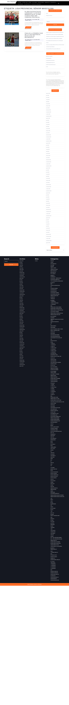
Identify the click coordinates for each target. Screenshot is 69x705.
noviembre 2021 (48, 211)
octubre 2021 (48, 213)
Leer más (28, 27)
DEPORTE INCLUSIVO (54, 340)
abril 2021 (21, 354)
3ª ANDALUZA (53, 394)
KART (51, 505)
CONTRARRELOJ (53, 455)
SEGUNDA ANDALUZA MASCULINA (56, 543)
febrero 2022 (48, 205)
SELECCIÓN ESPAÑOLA (54, 422)
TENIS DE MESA (41, 2)
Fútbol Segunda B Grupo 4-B (50, 62)
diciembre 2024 (48, 134)
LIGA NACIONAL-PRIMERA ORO (55, 279)
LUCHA (52, 501)
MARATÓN (52, 462)
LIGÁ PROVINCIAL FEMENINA (55, 311)
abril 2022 (47, 201)
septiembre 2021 (48, 215)
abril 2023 (47, 176)
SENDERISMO (53, 524)
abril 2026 (47, 101)
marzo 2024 (48, 153)
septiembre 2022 (48, 190)
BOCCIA (52, 442)
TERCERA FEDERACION (54, 381)
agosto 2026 (48, 93)
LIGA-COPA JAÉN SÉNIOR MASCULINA (56, 431)
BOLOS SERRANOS (53, 316)
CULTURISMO (53, 467)
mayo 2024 (48, 149)
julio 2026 (47, 95)
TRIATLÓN (52, 534)
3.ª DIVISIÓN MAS (53, 568)
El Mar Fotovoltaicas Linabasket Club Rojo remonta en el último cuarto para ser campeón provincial (33, 14)
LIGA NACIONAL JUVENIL (54, 429)
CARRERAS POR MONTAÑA (55, 321)
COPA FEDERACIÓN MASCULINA (55, 336)
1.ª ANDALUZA (53, 343)
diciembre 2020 (48, 234)
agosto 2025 (48, 118)
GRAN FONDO (52, 457)
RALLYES (52, 509)
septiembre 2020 (48, 240)
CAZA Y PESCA (53, 448)
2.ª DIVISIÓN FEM (53, 391)
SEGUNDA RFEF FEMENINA (54, 369)
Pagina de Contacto (49, 15)
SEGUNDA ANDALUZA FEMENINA (55, 378)
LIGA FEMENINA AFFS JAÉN (54, 413)
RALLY (51, 464)
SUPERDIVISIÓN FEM (54, 578)
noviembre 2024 (22, 291)
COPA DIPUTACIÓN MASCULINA (55, 285)
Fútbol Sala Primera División (50, 60)
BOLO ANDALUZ (53, 444)
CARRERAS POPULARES (54, 269)
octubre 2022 (48, 188)
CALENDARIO (52, 317)
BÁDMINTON (47, 2)
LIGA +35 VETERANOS (54, 366)
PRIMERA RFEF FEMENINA (54, 368)
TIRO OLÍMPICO (53, 533)
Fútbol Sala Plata (48, 58)
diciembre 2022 (48, 184)
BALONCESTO (53, 2)
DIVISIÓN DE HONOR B (54, 556)
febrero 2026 (48, 105)
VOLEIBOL (52, 536)
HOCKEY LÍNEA (53, 492)
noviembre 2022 (48, 186)
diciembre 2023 (48, 159)
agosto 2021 (48, 217)
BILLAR (52, 441)
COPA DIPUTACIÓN (53, 359)
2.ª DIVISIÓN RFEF (53, 349)
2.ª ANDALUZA (53, 346)
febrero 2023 (48, 180)
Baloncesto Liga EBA (49, 56)
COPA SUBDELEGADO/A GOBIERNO (56, 362)
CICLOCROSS (52, 454)
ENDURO (52, 506)
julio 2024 (47, 145)
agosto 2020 (48, 242)
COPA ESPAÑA (53, 333)
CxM (51, 339)
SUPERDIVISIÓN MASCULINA (55, 580)
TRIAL (51, 511)
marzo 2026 (48, 103)
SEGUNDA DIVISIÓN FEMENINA (55, 419)
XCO (51, 465)
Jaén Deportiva (11, 1)
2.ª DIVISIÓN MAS (53, 304)
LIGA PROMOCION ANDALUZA (55, 493)
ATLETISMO (34, 2)
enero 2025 (48, 132)
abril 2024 (47, 151)
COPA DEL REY (53, 404)
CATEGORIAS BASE (53, 353)
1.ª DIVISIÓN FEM (53, 301)
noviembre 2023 (48, 161)
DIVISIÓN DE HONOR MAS (54, 572)
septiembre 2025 (48, 116)
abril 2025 (47, 126)
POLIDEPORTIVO (27, 4)
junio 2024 (47, 147)
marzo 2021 (48, 228)
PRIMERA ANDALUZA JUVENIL (55, 398)
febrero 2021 (48, 230)
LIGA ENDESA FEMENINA (54, 288)
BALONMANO (20, 4)
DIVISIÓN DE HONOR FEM (54, 410)
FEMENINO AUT (53, 558)
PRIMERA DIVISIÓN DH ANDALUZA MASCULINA (57, 496)
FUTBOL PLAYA (53, 365)
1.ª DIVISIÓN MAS (53, 565)
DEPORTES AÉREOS (54, 477)
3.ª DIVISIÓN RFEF (53, 352)
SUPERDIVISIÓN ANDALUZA (55, 577)
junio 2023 (47, 172)
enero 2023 (48, 182)
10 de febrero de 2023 (29, 39)
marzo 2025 (48, 128)
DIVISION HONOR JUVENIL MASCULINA (56, 308)
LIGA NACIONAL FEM (53, 289)
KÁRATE (52, 499)
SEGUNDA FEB (53, 297)
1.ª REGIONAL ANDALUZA (54, 552)
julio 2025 (47, 120)
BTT (51, 451)
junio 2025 (47, 122)
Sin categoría (53, 561)
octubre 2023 (22, 310)
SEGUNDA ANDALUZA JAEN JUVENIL (56, 400)
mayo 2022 (48, 199)
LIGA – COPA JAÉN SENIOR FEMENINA (56, 537)
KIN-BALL (52, 425)
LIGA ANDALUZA (53, 276)
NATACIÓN (52, 514)
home (47, 13)
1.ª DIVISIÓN (52, 384)
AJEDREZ (52, 262)
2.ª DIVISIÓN (52, 388)
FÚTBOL (19, 2)
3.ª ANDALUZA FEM (53, 350)
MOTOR (52, 502)
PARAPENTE (52, 518)
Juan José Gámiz (35, 19)
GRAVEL (52, 458)
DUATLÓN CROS (53, 480)
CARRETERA (52, 452)
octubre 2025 (22, 275)
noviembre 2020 (48, 236)
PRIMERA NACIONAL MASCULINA (55, 314)
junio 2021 (21, 351)
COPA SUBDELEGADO (54, 409)
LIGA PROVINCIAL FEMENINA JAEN (56, 416)
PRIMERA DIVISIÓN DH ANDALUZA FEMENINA (57, 495)
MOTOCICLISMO (53, 508)
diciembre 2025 (22, 272)
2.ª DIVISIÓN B (53, 390)
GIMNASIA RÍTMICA (53, 489)
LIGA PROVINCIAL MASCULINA (55, 294)
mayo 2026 (48, 99)
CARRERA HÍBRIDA (53, 447)
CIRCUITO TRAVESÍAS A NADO (55, 330)
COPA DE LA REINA (53, 372)
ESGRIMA (52, 482)
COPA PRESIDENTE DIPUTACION (55, 407)
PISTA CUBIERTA (53, 273)
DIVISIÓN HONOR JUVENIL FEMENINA (56, 307)
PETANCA (52, 520)
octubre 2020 (48, 238)
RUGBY (30, 2)
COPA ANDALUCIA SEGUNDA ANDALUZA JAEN (57, 401)
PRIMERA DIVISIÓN (53, 375)
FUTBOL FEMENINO (53, 371)
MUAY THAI (52, 432)
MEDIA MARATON (53, 272)
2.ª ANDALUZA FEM (53, 347)
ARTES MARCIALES (53, 263)
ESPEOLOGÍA (52, 483)
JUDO (51, 498)
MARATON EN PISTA (54, 270)
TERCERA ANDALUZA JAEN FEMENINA (56, 546)
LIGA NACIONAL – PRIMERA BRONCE (56, 278)
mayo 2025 (48, 124)
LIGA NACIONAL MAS (54, 291)
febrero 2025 (48, 130)
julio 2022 (21, 332)
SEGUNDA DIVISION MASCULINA (55, 420)
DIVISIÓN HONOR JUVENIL (54, 397)
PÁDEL (51, 517)
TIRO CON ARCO (53, 530)
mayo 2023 (48, 174)
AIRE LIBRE (52, 260)
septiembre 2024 (22, 294)
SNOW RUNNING (53, 327)
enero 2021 (48, 232)
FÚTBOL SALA (25, 2)
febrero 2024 (48, 155)
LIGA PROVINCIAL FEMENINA (55, 292)
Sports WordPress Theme (32, 584)
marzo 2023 (48, 178)
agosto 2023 (21, 313)
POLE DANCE (52, 521)
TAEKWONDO (52, 527)
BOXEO (52, 445)
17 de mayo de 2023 (28, 19)
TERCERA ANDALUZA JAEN (55, 544)
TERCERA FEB (53, 298)
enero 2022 (48, 207)
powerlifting (52, 523)
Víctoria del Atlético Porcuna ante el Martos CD (53, 48)
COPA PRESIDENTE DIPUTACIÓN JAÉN (56, 337)
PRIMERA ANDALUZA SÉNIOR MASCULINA (57, 313)
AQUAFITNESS (53, 435)
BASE (51, 553)
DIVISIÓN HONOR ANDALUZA (55, 574)
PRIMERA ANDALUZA (54, 540)
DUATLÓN (52, 479)
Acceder (36, 260)
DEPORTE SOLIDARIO (54, 473)
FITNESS (52, 485)
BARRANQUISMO (53, 439)
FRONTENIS (52, 486)
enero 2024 (48, 157)
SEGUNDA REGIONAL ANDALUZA (55, 559)
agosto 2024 (48, 143)
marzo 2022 (48, 203)
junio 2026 (47, 97)
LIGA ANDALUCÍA (53, 575)
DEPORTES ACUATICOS (54, 476)
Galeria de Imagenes (36, 4)
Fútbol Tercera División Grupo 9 (50, 64)
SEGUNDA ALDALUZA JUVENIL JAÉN (56, 356)
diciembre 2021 (48, 209)
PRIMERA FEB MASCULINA (54, 295)
